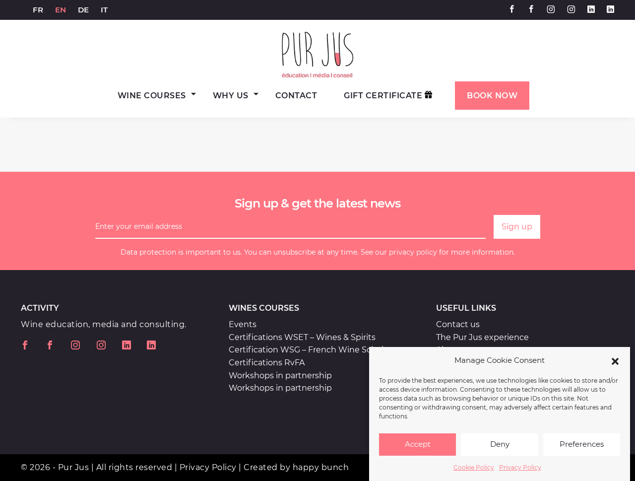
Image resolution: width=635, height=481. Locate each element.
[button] (615, 360)
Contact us (458, 324)
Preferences (582, 444)
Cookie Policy (473, 467)
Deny (499, 444)
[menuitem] (38, 10)
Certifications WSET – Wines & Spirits (302, 337)
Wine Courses (152, 95)
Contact (296, 95)
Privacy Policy (520, 467)
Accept (418, 444)
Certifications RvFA (267, 362)
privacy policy (413, 252)
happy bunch (321, 467)
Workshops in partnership (280, 375)
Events (242, 324)
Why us (231, 95)
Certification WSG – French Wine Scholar (310, 349)
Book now (492, 95)
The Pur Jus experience (482, 337)
